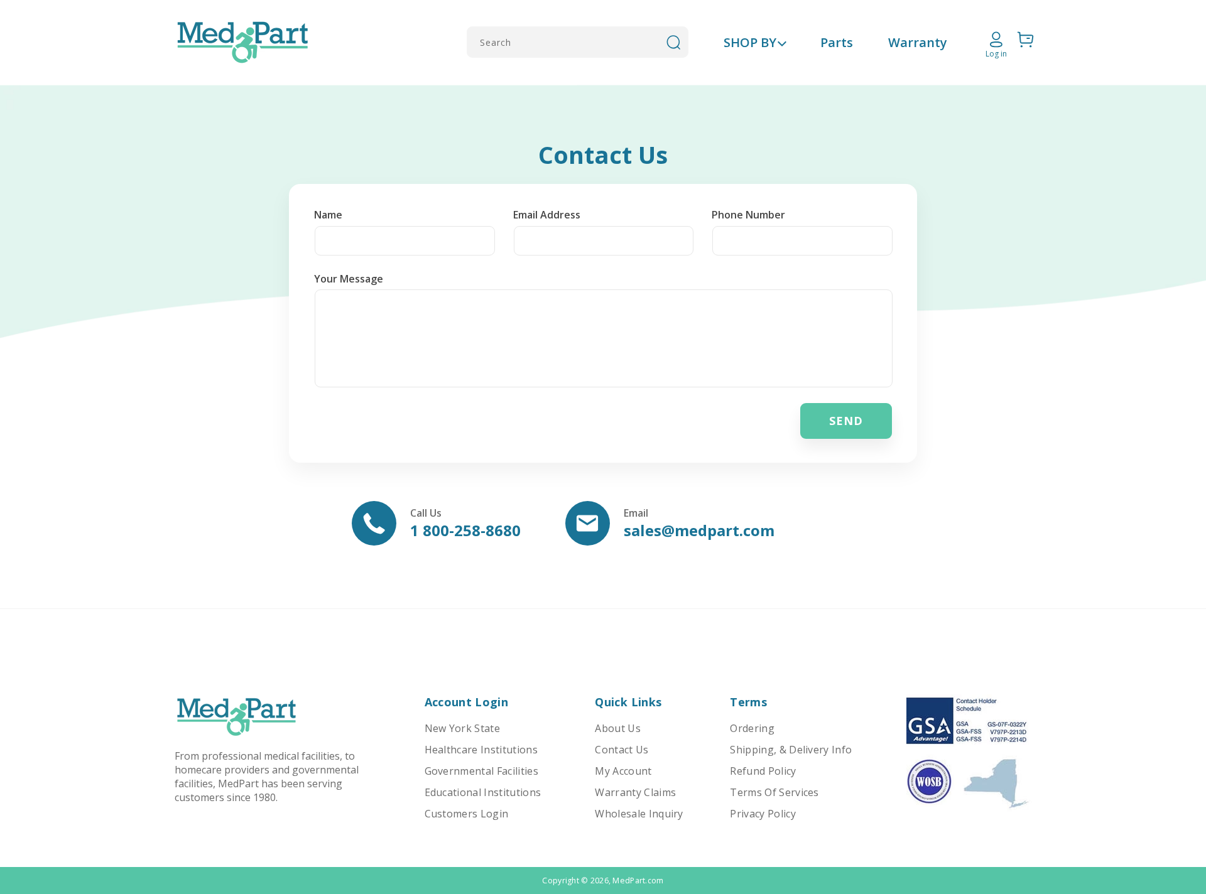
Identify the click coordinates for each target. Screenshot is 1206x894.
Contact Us (621, 750)
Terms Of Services (774, 792)
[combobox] (577, 42)
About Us (618, 728)
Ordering (752, 728)
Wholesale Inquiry (639, 814)
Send (846, 420)
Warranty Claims (635, 792)
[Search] (673, 42)
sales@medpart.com (699, 530)
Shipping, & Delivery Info (791, 750)
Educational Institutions (483, 792)
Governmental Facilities (481, 771)
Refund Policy (763, 771)
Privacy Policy (762, 814)
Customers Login (467, 814)
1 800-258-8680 (465, 530)
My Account (623, 771)
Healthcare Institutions (481, 750)
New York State (462, 728)
